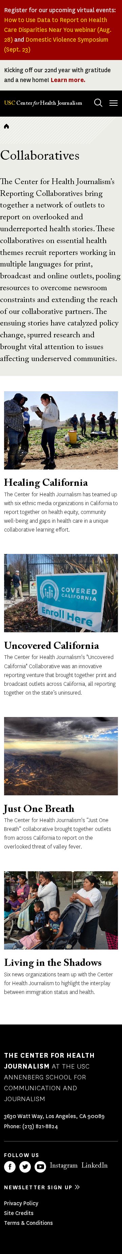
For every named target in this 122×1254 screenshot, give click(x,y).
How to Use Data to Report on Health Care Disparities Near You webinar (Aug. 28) (57, 30)
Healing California (46, 483)
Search (98, 103)
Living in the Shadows (53, 963)
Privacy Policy (21, 1203)
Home (6, 126)
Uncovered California (51, 646)
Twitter (25, 1167)
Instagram (64, 1165)
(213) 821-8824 (40, 1126)
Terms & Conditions (28, 1223)
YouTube (40, 1167)
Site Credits (19, 1213)
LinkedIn (94, 1165)
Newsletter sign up (38, 1187)
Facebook (10, 1167)
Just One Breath (39, 809)
